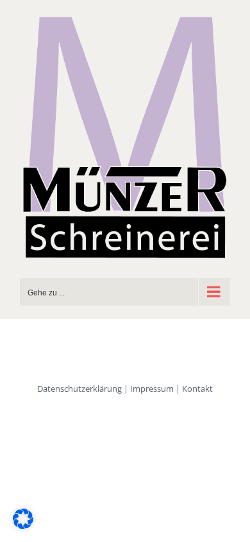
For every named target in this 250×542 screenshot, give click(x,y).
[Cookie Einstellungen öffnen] (23, 526)
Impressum (152, 388)
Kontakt (197, 388)
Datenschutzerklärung (79, 388)
